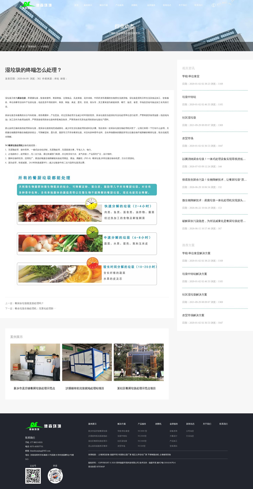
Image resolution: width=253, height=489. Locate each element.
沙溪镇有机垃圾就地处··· (98, 436)
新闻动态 (167, 5)
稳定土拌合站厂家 (139, 455)
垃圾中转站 (122, 436)
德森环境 (114, 455)
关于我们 (183, 5)
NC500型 (141, 446)
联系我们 (198, 5)
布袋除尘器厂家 (124, 455)
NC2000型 (142, 436)
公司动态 (190, 431)
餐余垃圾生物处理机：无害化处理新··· (35, 308)
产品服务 (119, 5)
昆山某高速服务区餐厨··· (98, 446)
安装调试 (173, 446)
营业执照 (92, 467)
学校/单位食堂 (123, 431)
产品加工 (173, 441)
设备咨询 (173, 431)
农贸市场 (121, 446)
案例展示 (88, 5)
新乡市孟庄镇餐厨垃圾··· (98, 431)
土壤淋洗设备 (104, 455)
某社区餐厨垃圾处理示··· (98, 441)
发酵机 (134, 5)
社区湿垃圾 (122, 441)
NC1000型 (142, 441)
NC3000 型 (142, 431)
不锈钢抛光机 (153, 455)
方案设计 (173, 436)
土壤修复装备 (165, 455)
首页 (76, 5)
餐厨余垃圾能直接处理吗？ (29, 303)
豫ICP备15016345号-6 (166, 463)
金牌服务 (151, 5)
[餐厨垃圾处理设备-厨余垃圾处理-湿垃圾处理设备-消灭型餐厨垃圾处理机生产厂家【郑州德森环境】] (35, 5)
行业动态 (44, 46)
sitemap (100, 467)
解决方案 (104, 5)
